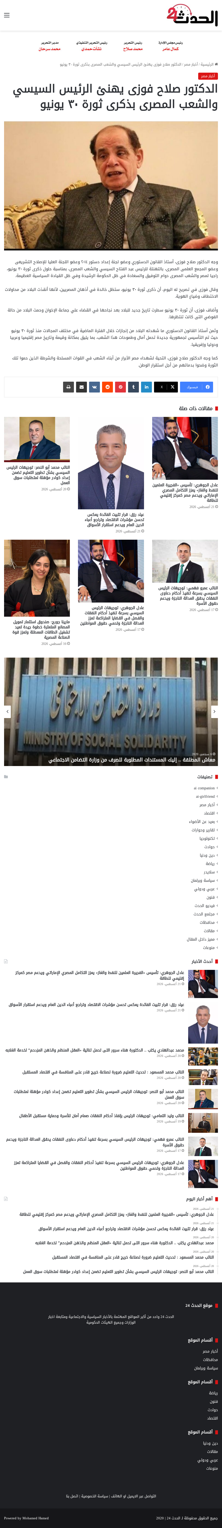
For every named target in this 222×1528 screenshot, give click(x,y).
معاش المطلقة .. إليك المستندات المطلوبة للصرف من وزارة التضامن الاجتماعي (131, 759)
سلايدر (209, 872)
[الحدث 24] (192, 15)
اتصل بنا (72, 1496)
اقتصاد (209, 813)
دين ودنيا (207, 855)
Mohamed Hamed (35, 1518)
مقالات (209, 931)
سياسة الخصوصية (94, 1496)
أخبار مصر (191, 64)
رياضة (210, 864)
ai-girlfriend (205, 796)
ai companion (204, 788)
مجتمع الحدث (204, 914)
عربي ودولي (204, 889)
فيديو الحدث (205, 906)
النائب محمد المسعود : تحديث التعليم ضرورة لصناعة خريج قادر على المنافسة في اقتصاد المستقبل (103, 1072)
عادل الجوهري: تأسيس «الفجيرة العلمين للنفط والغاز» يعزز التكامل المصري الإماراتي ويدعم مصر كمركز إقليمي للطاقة (185, 492)
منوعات (209, 948)
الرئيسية (208, 64)
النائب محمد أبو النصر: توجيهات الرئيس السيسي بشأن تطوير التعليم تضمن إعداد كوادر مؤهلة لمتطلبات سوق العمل (38, 475)
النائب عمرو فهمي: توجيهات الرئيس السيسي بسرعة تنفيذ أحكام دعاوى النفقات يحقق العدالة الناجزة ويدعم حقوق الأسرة (188, 595)
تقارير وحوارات (203, 830)
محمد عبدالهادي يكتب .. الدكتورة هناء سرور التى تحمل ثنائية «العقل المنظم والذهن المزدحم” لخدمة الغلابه (94, 1050)
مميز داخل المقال (201, 939)
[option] (111, 712)
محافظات (207, 922)
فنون (211, 897)
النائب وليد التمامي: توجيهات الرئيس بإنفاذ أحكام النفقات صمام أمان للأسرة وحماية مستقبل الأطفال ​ (101, 1116)
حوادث (209, 847)
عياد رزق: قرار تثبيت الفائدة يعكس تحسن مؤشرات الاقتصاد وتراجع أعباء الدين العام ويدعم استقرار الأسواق (114, 520)
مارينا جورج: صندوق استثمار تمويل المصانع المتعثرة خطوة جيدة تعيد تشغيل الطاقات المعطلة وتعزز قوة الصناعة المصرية (41, 629)
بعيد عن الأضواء (202, 822)
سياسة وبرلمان (203, 880)
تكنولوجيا (207, 838)
